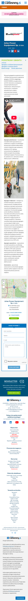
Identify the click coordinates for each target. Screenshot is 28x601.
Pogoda (14, 478)
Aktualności (14, 492)
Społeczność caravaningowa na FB (14, 483)
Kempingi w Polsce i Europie (14, 461)
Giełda (14, 484)
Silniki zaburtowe (16, 68)
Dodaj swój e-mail (14, 393)
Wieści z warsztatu (14, 512)
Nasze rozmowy (14, 517)
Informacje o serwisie (14, 433)
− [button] (3, 283)
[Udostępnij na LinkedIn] (18, 51)
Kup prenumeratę (14, 450)
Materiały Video (14, 477)
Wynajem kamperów (14, 503)
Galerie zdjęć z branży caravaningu (14, 475)
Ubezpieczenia (14, 444)
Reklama (14, 434)
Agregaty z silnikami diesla (10, 66)
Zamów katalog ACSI (14, 453)
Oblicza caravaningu (14, 501)
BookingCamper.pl (14, 467)
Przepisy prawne (14, 509)
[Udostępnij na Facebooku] (9, 51)
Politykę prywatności (8, 546)
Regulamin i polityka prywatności (14, 440)
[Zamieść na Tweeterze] (12, 51)
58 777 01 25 (15, 406)
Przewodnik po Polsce (14, 497)
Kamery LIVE (14, 480)
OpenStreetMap (18, 297)
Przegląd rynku (14, 506)
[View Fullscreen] (3, 287)
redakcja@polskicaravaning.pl (15, 409)
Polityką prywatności (14, 591)
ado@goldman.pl (15, 411)
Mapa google (14, 318)
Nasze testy (14, 514)
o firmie (4, 63)
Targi (14, 522)
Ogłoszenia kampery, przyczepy (14, 464)
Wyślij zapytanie (14, 367)
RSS (14, 439)
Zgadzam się (20, 598)
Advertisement (14, 436)
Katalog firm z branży (14, 465)
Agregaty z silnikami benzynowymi (12, 64)
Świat (14, 495)
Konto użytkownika (14, 430)
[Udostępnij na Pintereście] (15, 51)
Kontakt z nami (14, 437)
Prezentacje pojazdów (14, 508)
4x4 (14, 515)
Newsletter (14, 442)
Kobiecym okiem (14, 498)
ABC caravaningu (14, 500)
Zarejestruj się (14, 431)
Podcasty (14, 520)
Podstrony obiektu (12, 60)
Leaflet (12, 297)
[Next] (25, 60)
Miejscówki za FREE (14, 462)
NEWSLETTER (10, 381)
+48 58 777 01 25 (16, 408)
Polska (14, 494)
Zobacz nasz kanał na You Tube (14, 481)
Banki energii (5, 68)
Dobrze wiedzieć (14, 511)
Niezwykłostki (14, 519)
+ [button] (3, 281)
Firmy (4, 7)
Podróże (14, 505)
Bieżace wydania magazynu (14, 452)
